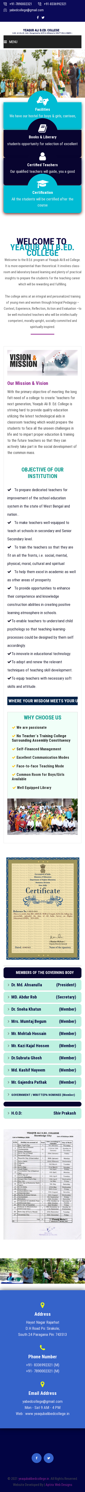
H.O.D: (16, 1113)
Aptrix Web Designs (59, 1485)
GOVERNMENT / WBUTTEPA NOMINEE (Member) (43, 1095)
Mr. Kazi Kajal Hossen (30, 1045)
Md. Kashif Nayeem (28, 1070)
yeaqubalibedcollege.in (33, 1479)
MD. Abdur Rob (24, 997)
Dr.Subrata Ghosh (26, 1057)
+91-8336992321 (55, 4)
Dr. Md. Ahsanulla (26, 984)
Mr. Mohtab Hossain (28, 1033)
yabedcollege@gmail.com (26, 10)
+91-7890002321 (20, 4)
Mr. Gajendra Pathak (29, 1082)
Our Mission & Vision (27, 383)
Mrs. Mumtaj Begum (28, 1021)
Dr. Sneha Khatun (26, 1009)
